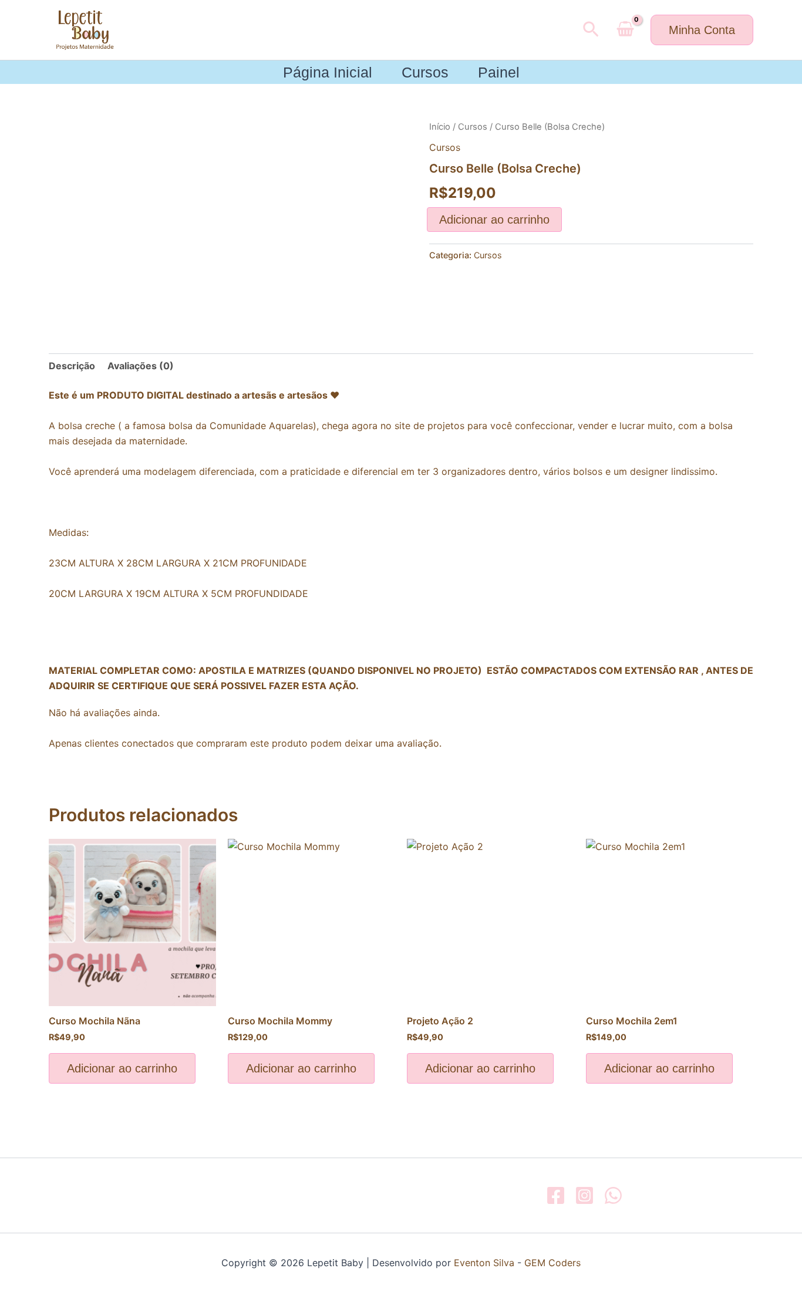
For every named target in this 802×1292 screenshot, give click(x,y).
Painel (499, 72)
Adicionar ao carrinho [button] (122, 1068)
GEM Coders (551, 1263)
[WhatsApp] (613, 1195)
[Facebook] (556, 1195)
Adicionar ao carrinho (494, 219)
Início (439, 127)
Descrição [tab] (72, 366)
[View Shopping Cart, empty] (625, 29)
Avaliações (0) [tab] (140, 366)
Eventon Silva (484, 1263)
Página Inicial (327, 72)
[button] (590, 30)
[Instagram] (584, 1195)
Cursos (425, 72)
